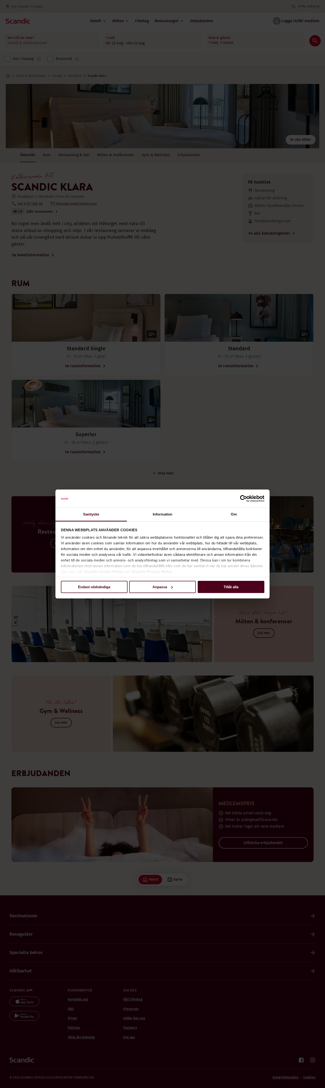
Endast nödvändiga (94, 587)
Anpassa (160, 587)
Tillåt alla (231, 587)
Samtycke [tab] (91, 514)
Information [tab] (162, 514)
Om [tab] (234, 514)
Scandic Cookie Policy (104, 572)
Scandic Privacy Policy (152, 572)
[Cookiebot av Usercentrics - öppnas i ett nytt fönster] (243, 498)
